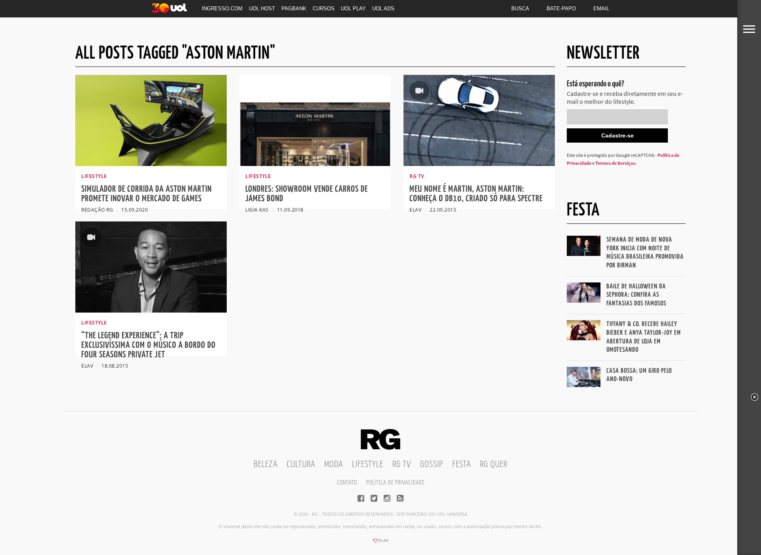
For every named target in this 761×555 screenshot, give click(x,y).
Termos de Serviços (615, 163)
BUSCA (520, 8)
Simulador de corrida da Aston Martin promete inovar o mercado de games (146, 194)
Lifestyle (367, 464)
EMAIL (601, 8)
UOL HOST (262, 8)
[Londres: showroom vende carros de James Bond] (315, 164)
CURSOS (324, 8)
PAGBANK (293, 8)
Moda (333, 464)
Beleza (265, 464)
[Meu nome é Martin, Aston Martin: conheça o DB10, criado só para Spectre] (479, 164)
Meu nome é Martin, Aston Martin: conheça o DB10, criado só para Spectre (476, 194)
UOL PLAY (353, 8)
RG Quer (493, 464)
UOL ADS (383, 8)
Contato (347, 483)
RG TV (401, 464)
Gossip (431, 464)
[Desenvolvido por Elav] (380, 543)
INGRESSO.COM (222, 8)
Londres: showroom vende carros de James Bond (306, 194)
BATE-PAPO (561, 8)
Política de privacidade (395, 483)
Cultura (301, 464)
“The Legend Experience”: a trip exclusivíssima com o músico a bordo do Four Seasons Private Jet (148, 345)
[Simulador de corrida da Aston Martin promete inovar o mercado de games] (151, 164)
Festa (461, 464)
